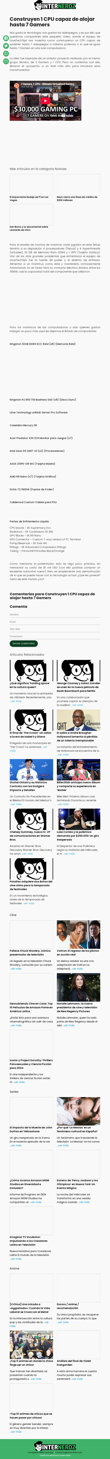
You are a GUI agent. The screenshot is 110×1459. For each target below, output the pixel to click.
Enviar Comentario (24, 643)
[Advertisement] (55, 144)
